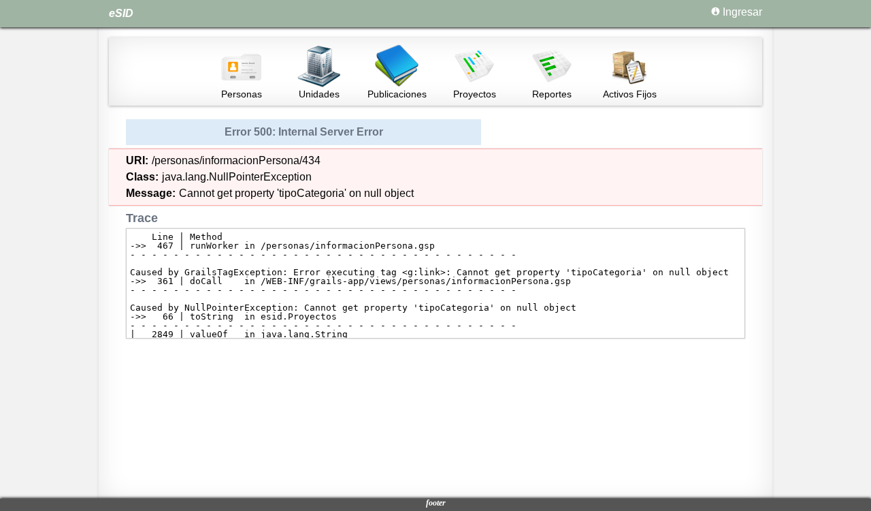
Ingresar (741, 12)
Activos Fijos (630, 94)
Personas (241, 94)
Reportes (552, 94)
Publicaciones (397, 94)
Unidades (319, 94)
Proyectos (474, 94)
